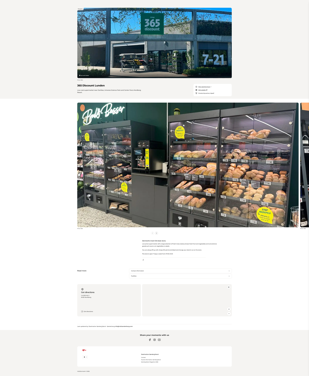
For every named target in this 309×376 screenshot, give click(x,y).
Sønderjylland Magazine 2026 (149, 362)
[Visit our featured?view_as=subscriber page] (159, 339)
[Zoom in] (229, 309)
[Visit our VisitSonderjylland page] (149, 339)
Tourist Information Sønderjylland (151, 359)
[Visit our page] (154, 339)
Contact (143, 357)
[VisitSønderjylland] (87, 350)
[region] (187, 300)
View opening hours (204, 87)
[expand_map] (228, 287)
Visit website (202, 90)
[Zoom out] (229, 314)
